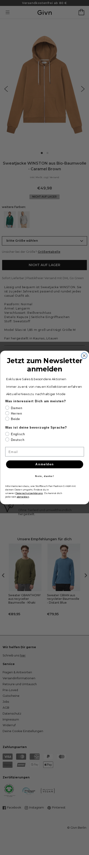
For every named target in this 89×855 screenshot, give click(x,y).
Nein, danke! (44, 476)
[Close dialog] (84, 356)
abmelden (23, 496)
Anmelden (44, 464)
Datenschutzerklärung (29, 493)
